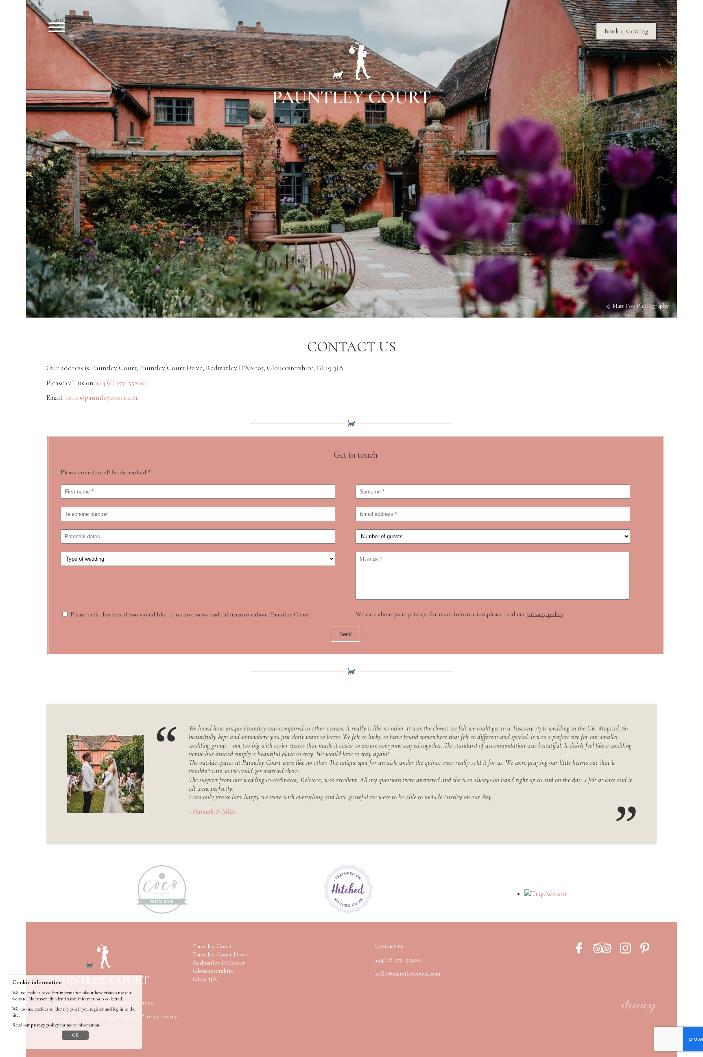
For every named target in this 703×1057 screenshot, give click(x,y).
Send (345, 634)
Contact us (389, 946)
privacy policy (545, 614)
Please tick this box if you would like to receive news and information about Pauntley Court (189, 614)
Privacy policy (158, 1016)
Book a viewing (626, 31)
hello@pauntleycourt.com (102, 397)
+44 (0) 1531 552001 (121, 383)
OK (75, 1035)
